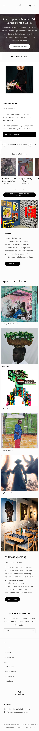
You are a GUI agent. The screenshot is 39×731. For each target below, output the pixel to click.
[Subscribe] (33, 630)
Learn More (12, 264)
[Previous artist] (4, 145)
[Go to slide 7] (21, 144)
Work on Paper (6, 450)
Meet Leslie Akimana (12, 134)
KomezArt (8, 724)
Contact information (30, 727)
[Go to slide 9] (26, 144)
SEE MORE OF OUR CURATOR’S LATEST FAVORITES (19, 194)
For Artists (7, 652)
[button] (4, 6)
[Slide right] (24, 189)
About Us (7, 648)
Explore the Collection (19, 46)
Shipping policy (19, 727)
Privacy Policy (9, 681)
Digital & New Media (8, 493)
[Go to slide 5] (17, 144)
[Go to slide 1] (8, 144)
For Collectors (9, 657)
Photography (5, 366)
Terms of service (10, 727)
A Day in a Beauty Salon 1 (25, 180)
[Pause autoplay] (35, 144)
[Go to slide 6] (19, 144)
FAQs (5, 662)
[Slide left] (15, 189)
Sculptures (5, 408)
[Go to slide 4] (15, 144)
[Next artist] (30, 145)
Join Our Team (9, 667)
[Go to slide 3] (13, 144)
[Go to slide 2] (11, 144)
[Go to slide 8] (24, 144)
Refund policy (9, 676)
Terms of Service (10, 671)
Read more (12, 599)
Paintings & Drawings (8, 324)
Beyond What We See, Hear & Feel (9, 180)
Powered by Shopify (15, 724)
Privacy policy (34, 724)
